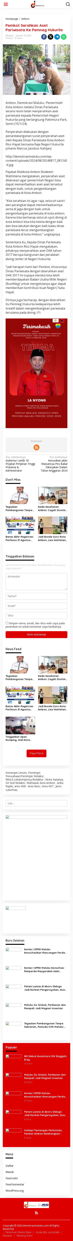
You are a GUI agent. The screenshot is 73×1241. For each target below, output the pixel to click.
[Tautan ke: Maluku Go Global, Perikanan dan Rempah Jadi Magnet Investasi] (13, 1011)
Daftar (9, 1165)
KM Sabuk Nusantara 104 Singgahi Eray (45, 1058)
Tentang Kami (24, 1235)
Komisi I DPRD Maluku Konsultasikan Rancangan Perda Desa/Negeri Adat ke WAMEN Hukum (44, 951)
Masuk (10, 1172)
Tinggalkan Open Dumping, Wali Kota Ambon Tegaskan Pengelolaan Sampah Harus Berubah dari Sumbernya (19, 738)
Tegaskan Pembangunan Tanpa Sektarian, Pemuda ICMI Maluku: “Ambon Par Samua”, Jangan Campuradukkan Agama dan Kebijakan (19, 508)
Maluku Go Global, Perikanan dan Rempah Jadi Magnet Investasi (45, 1006)
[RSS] (36, 447)
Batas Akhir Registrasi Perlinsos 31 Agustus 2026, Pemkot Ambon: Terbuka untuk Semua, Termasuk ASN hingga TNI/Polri (19, 538)
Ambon (9, 38)
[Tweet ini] (50, 37)
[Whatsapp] (63, 37)
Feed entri (12, 1178)
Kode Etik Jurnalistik (47, 1232)
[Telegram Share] (57, 37)
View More (36, 753)
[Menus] (6, 4)
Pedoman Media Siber (18, 1232)
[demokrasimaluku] (37, 4)
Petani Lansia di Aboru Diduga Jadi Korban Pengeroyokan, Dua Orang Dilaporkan (44, 988)
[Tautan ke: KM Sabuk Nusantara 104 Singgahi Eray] (13, 1062)
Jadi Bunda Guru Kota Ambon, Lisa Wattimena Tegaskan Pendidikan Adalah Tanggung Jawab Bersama (52, 538)
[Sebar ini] (44, 37)
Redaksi (7, 1235)
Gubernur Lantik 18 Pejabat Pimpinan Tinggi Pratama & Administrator (20, 463)
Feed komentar (15, 1184)
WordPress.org (15, 1190)
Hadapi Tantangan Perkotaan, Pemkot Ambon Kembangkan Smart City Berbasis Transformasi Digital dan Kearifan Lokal (45, 1132)
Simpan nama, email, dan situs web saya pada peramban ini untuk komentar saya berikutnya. (35, 624)
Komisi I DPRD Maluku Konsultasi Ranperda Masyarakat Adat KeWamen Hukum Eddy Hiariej (44, 969)
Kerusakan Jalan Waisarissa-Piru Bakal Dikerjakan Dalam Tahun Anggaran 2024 (54, 463)
